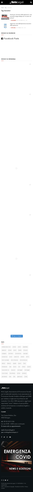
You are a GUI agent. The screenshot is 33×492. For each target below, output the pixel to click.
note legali (19, 370)
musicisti (13, 370)
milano (23, 366)
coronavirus (4, 356)
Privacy (26, 486)
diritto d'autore (23, 360)
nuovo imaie (5, 373)
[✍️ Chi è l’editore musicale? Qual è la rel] (16, 228)
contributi (10, 353)
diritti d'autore (14, 360)
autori (15, 350)
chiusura (25, 350)
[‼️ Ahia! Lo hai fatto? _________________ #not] (16, 258)
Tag (5, 7)
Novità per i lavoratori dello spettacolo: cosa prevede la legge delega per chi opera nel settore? (21, 16)
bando (20, 350)
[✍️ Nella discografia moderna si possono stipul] (16, 108)
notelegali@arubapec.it (11, 432)
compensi (4, 353)
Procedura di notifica (19, 486)
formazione (4, 366)
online (18, 373)
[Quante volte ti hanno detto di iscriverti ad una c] (16, 319)
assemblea (25, 346)
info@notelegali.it (9, 430)
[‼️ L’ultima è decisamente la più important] (16, 288)
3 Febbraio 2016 (20, 27)
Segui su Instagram (17, 336)
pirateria (24, 373)
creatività (16, 356)
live (19, 366)
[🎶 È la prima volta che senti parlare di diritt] (16, 198)
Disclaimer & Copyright (9, 486)
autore (9, 350)
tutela (25, 376)
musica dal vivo (5, 370)
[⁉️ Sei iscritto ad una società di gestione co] (16, 168)
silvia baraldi (13, 20)
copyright (25, 353)
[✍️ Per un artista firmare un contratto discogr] (16, 78)
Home (2, 7)
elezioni (9, 363)
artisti (19, 346)
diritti (27, 356)
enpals (14, 363)
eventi (19, 363)
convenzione (18, 353)
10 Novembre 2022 (21, 20)
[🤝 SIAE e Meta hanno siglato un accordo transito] (16, 138)
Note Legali (13, 27)
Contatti (3, 488)
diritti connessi (5, 360)
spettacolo (19, 376)
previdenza (4, 376)
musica (29, 366)
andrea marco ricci (6, 346)
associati (4, 350)
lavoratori (10, 7)
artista (14, 346)
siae (10, 376)
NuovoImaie (12, 373)
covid (10, 356)
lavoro (14, 366)
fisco (24, 363)
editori (3, 363)
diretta (22, 356)
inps (10, 366)
